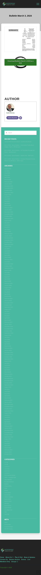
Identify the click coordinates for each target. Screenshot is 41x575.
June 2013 (7, 417)
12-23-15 (6, 469)
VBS (5, 512)
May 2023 (7, 253)
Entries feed (7, 524)
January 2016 (8, 350)
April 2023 (7, 255)
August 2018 (7, 287)
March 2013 (7, 424)
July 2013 (7, 415)
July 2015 (7, 363)
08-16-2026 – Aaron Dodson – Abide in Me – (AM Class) (19, 155)
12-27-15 (6, 471)
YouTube (6, 514)
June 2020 (7, 274)
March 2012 (7, 447)
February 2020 (8, 283)
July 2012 (7, 441)
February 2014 (8, 400)
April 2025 (7, 203)
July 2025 (7, 197)
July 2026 (7, 171)
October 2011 (8, 454)
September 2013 (8, 411)
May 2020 (7, 277)
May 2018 (7, 292)
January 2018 (8, 300)
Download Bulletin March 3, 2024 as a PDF (20, 62)
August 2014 (7, 387)
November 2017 (8, 303)
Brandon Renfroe (9, 481)
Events (6, 490)
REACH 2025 (7, 501)
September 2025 (8, 192)
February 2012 (8, 450)
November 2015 (8, 354)
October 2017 (8, 305)
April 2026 (7, 177)
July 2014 (7, 389)
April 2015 (7, 370)
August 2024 (7, 220)
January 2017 (8, 324)
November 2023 (8, 240)
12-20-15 (6, 466)
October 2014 (8, 383)
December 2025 (8, 186)
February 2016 (8, 348)
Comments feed (8, 526)
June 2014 (7, 391)
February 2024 (8, 233)
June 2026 (7, 173)
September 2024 (8, 218)
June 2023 (7, 251)
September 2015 (8, 359)
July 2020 (7, 272)
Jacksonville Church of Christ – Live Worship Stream (17, 141)
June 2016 (7, 339)
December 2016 (8, 326)
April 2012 (7, 445)
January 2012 (8, 452)
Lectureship (7, 492)
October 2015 (8, 357)
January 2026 (8, 184)
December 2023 (8, 238)
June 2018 (7, 290)
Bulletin (6, 484)
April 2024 (7, 229)
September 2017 (8, 307)
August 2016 (7, 335)
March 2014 (7, 398)
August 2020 (7, 270)
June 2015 (7, 365)
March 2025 (7, 205)
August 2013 (7, 413)
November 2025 (8, 188)
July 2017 (7, 311)
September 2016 (8, 333)
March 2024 (7, 231)
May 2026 (7, 175)
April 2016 (7, 344)
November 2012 (8, 432)
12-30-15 (6, 473)
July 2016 (7, 337)
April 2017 (7, 318)
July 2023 (7, 248)
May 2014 (7, 393)
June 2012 (7, 443)
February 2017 (8, 322)
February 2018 (8, 298)
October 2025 (8, 190)
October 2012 (8, 434)
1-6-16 (6, 464)
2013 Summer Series (9, 475)
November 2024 (8, 214)
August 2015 (7, 361)
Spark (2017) (7, 505)
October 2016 (8, 331)
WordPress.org (8, 529)
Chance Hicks (8, 486)
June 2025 (7, 199)
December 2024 (8, 212)
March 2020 (7, 281)
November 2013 (8, 406)
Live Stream (7, 494)
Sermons (6, 503)
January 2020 (8, 285)
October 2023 (8, 242)
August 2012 (7, 439)
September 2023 (8, 244)
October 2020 (8, 266)
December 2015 (8, 352)
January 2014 (8, 402)
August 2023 (7, 246)
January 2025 (8, 209)
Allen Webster (8, 479)
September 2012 (8, 437)
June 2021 (7, 261)
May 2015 (7, 367)
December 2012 (8, 430)
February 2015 (8, 374)
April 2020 (7, 279)
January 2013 (8, 428)
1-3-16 (6, 462)
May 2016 (7, 341)
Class (5, 488)
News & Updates (8, 497)
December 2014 (8, 378)
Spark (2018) (7, 507)
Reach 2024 (7, 499)
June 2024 (7, 225)
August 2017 (7, 309)
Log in (6, 522)
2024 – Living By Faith (10, 477)
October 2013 (8, 408)
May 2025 (7, 201)
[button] (38, 4)
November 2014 (8, 380)
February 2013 (8, 426)
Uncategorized (8, 510)
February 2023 (8, 259)
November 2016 (8, 328)
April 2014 (7, 395)
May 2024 (7, 227)
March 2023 (7, 257)
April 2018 (7, 294)
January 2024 (8, 236)
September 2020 (8, 268)
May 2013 (7, 419)
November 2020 (8, 264)
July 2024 (7, 223)
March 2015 (7, 372)
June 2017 (7, 313)
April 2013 (7, 421)
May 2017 (7, 315)
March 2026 (7, 179)
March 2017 (7, 320)
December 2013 (8, 404)
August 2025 (7, 194)
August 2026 (7, 168)
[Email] (20, 117)
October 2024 (8, 216)
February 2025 (8, 207)
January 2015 (8, 376)
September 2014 (8, 385)
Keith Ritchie (10, 113)
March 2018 (7, 296)
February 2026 (8, 181)
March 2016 (7, 346)
